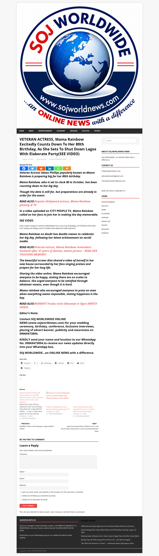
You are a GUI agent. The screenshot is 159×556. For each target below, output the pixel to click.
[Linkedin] (50, 168)
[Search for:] (120, 141)
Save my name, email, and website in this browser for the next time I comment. (53, 492)
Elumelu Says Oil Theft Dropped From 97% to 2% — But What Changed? (105, 540)
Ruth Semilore (41, 159)
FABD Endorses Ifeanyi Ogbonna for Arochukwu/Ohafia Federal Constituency (107, 526)
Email (22, 478)
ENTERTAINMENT (45, 131)
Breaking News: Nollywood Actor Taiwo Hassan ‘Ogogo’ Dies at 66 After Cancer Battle (110, 536)
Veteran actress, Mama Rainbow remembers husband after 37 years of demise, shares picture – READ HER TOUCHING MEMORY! (58, 250)
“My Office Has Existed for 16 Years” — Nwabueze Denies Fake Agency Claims (107, 543)
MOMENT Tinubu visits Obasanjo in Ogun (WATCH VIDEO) (58, 305)
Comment (23, 454)
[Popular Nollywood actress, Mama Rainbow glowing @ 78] (58, 399)
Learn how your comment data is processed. (67, 512)
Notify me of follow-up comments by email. (39, 496)
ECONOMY (61, 131)
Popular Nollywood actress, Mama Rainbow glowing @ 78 (55, 203)
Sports (97, 131)
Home (21, 131)
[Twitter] (32, 168)
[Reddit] (41, 168)
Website (23, 485)
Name (22, 472)
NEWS (31, 131)
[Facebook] (24, 168)
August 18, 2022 (27, 159)
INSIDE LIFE (105, 221)
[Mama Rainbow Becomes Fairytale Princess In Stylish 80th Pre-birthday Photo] (85, 399)
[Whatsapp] (58, 168)
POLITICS (85, 131)
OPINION (73, 131)
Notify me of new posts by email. (35, 499)
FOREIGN (104, 233)
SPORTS (104, 225)
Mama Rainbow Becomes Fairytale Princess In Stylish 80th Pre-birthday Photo (83, 409)
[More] (67, 168)
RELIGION (105, 229)
